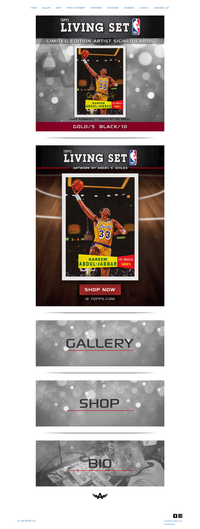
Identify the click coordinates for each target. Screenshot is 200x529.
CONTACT (144, 7)
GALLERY (46, 7)
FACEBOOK (129, 7)
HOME (34, 7)
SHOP (58, 7)
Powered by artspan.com (173, 521)
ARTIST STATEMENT (76, 7)
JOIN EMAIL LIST (161, 7)
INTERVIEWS (96, 7)
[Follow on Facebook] (175, 517)
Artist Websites (169, 524)
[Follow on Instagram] (180, 517)
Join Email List (27, 520)
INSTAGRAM (113, 7)
